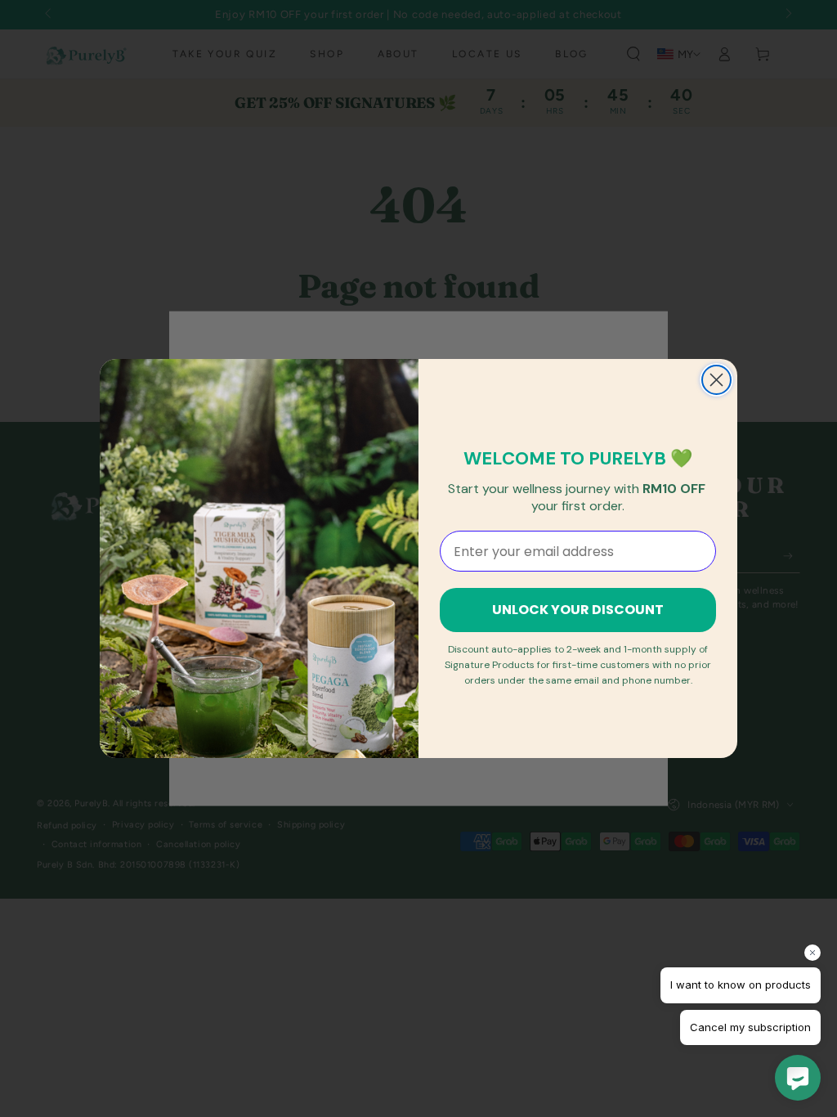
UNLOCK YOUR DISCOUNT (578, 609)
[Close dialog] (716, 380)
